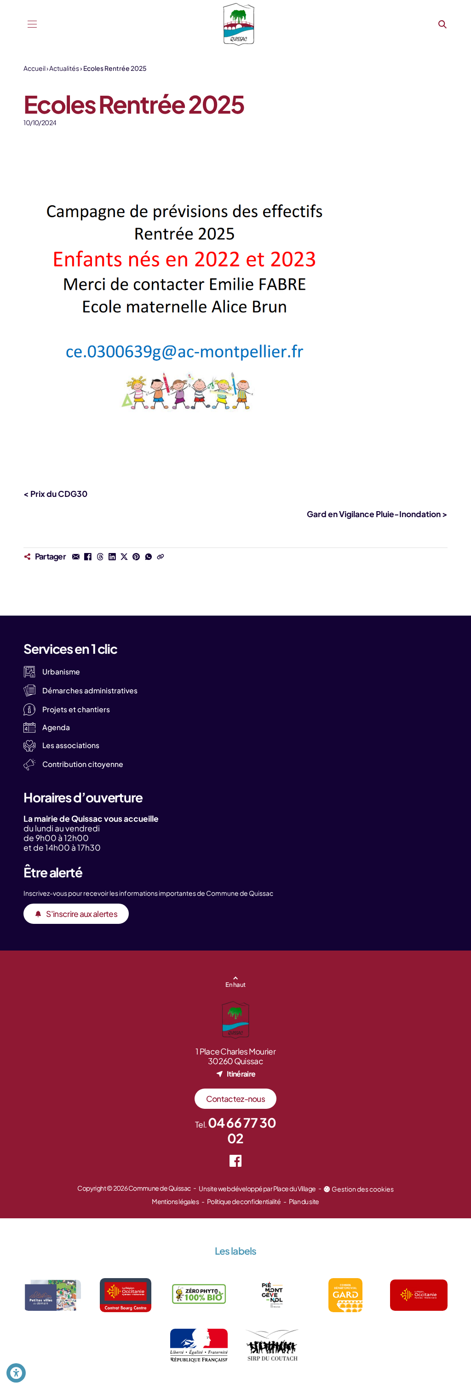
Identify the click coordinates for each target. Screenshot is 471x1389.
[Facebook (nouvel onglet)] (235, 1161)
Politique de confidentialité (244, 1201)
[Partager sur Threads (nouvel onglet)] (100, 557)
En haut (235, 984)
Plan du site (304, 1201)
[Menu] (31, 24)
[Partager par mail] (76, 557)
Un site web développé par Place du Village (257, 1188)
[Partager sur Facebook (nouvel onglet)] (88, 557)
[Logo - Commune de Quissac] (239, 24)
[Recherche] (443, 24)
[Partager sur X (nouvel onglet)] (124, 557)
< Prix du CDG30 (55, 494)
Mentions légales (175, 1201)
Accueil (34, 68)
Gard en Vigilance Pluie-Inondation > (377, 514)
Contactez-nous (235, 1099)
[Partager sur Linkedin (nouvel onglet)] (112, 557)
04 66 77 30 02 (242, 1130)
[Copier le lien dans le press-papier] (161, 557)
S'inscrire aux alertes (81, 914)
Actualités (64, 68)
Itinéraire (241, 1073)
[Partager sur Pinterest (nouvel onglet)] (136, 557)
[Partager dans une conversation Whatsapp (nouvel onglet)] (148, 557)
